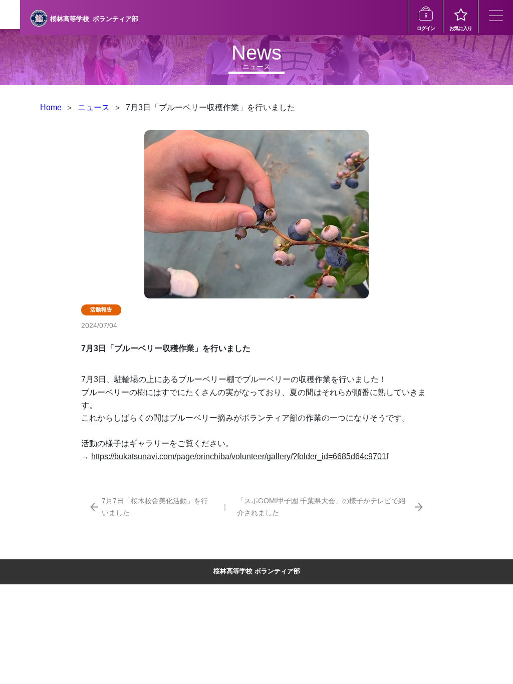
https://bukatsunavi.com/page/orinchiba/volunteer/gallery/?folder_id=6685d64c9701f (239, 456)
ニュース (94, 107)
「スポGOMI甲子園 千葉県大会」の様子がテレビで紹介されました (321, 506)
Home (51, 107)
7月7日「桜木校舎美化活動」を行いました (155, 506)
